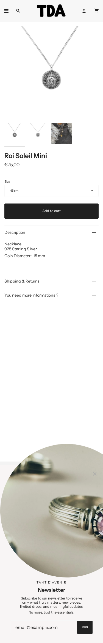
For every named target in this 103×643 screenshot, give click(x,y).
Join (85, 627)
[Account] (84, 10)
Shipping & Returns (22, 281)
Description (14, 232)
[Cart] (96, 10)
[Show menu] (8, 11)
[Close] (95, 473)
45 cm (14, 190)
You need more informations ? (31, 295)
